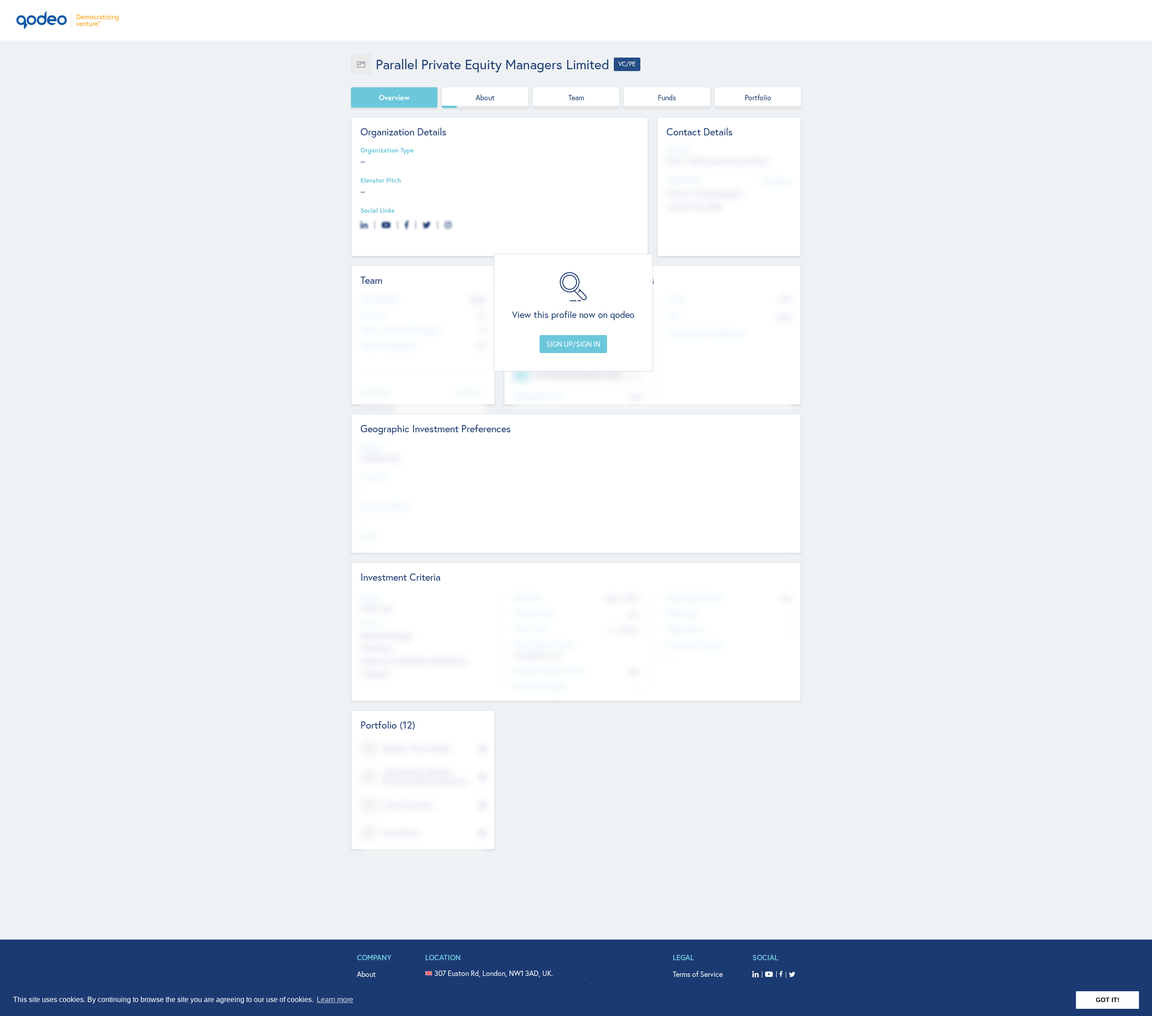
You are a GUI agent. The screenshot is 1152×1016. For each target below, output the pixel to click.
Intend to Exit (533, 614)
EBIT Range (682, 614)
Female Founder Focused (548, 671)
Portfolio (758, 97)
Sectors (371, 623)
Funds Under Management (707, 333)
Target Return (685, 629)
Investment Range (539, 686)
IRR (673, 317)
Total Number (379, 299)
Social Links (377, 211)
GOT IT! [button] (1108, 999)
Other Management (388, 346)
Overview (394, 97)
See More (469, 391)
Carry (677, 299)
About (485, 97)
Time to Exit (530, 629)
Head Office (683, 180)
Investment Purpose (694, 645)
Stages (370, 598)
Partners (372, 314)
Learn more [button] (335, 999)
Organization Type (387, 150)
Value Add (374, 392)
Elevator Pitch (380, 180)
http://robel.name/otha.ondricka (717, 161)
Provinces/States (385, 506)
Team (576, 97)
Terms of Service (698, 974)
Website (678, 150)
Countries (374, 477)
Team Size (527, 598)
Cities (368, 536)
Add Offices (777, 180)
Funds (667, 97)
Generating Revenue (694, 598)
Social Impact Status (543, 645)
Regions (371, 447)
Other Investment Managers (400, 330)
